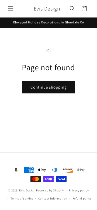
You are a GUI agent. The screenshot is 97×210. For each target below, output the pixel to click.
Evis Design (27, 190)
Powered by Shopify (50, 190)
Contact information (52, 198)
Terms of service (22, 198)
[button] (11, 9)
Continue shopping (48, 87)
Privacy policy (79, 190)
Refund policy (82, 198)
